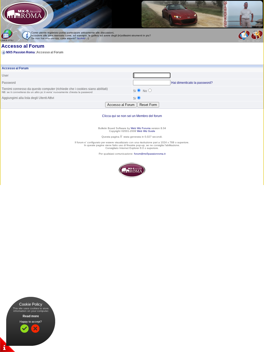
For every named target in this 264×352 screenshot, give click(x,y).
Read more (31, 316)
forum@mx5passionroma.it (150, 153)
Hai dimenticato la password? (192, 83)
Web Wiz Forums (141, 128)
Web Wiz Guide (146, 131)
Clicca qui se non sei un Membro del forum (132, 116)
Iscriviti (81, 38)
